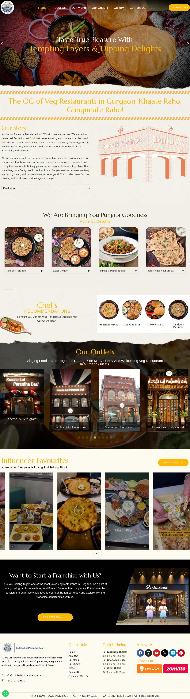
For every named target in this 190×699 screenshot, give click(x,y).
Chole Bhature (155, 324)
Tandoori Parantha (178, 326)
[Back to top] (186, 694)
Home (42, 8)
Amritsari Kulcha (108, 324)
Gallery (119, 8)
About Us (59, 8)
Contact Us (137, 8)
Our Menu (79, 8)
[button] (2, 44)
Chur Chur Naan (132, 324)
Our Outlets (100, 8)
